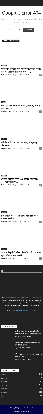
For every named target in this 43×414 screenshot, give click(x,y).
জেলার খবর (4, 389)
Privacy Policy (14, 408)
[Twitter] (24, 315)
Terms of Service (27, 408)
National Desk (6, 75)
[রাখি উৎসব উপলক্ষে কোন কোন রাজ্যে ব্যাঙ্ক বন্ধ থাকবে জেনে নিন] (21, 129)
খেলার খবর (4, 385)
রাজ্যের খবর (4, 382)
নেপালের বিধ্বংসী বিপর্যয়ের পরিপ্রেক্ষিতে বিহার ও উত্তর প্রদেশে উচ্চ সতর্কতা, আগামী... (21, 254)
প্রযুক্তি (3, 102)
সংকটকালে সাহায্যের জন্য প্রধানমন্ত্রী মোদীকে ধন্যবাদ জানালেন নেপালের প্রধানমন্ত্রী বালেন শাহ (21, 70)
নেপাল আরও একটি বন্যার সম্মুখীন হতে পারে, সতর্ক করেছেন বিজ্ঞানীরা (19, 217)
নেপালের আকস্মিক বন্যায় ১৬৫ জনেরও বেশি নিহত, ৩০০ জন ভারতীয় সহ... (19, 180)
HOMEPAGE (28, 30)
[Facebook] (14, 315)
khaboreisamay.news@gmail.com (25, 310)
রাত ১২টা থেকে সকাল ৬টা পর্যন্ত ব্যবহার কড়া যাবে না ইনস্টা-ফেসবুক (20, 107)
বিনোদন (3, 396)
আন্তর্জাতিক (4, 65)
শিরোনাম (3, 374)
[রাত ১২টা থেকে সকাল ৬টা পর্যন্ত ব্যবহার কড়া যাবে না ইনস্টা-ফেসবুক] (21, 92)
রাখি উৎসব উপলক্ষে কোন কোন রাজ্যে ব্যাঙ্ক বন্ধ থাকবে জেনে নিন (19, 144)
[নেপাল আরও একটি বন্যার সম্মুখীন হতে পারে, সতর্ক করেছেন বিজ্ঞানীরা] (21, 202)
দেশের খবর (4, 139)
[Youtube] (29, 315)
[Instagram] (19, 315)
